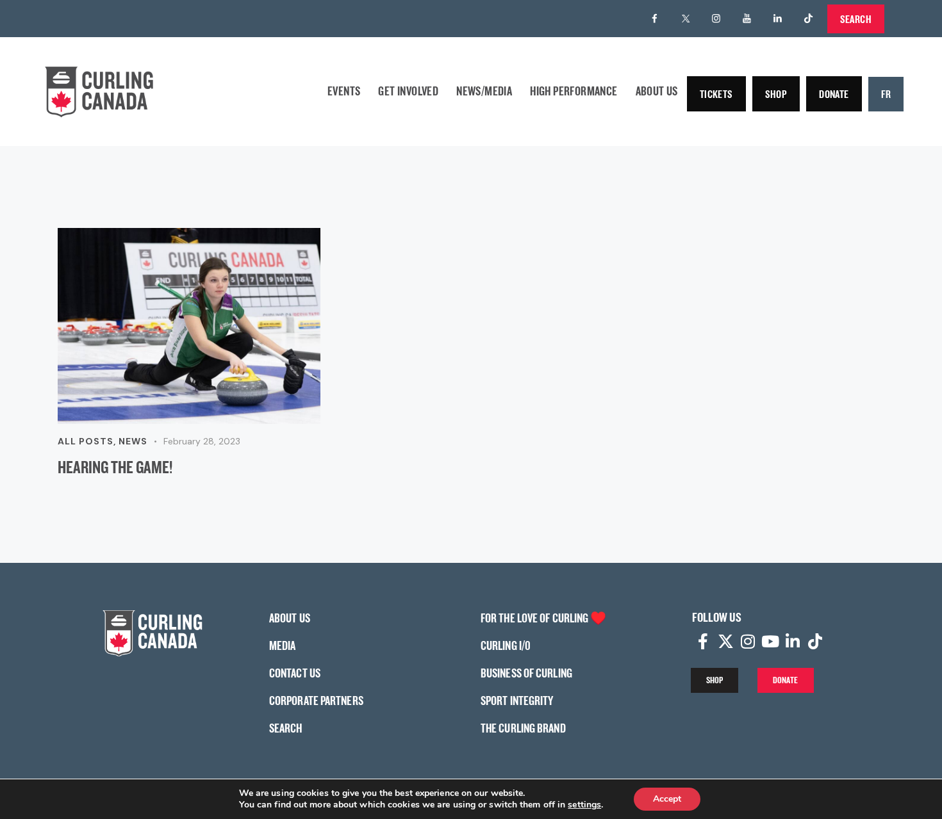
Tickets (716, 94)
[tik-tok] (809, 18)
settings (584, 805)
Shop (776, 94)
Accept (667, 799)
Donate (833, 94)
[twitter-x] (685, 18)
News (133, 441)
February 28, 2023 (201, 441)
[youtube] (747, 18)
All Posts (85, 441)
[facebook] (655, 18)
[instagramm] (716, 18)
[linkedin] (778, 18)
